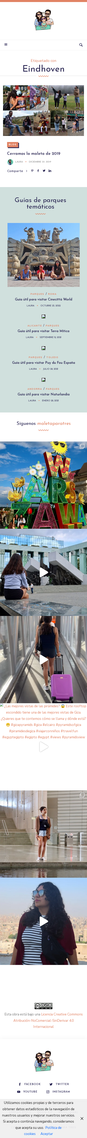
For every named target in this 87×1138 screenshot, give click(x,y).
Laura (19, 162)
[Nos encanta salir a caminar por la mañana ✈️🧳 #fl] (43, 659)
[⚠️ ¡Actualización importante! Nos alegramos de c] (43, 834)
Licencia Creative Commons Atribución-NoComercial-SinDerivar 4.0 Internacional (48, 1020)
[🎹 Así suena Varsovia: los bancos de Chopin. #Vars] (43, 572)
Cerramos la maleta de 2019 (33, 154)
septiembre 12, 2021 (50, 337)
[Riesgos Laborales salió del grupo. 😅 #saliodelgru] (43, 921)
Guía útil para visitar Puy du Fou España (43, 363)
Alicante (35, 325)
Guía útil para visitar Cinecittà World (43, 299)
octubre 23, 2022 (50, 306)
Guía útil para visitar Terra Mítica (43, 331)
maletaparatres (54, 423)
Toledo (52, 357)
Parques (37, 294)
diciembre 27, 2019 (40, 162)
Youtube (30, 1092)
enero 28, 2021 (50, 401)
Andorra (35, 389)
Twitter (62, 1084)
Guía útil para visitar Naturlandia (44, 394)
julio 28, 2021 (50, 369)
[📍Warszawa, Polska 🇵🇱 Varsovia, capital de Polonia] (43, 485)
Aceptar (46, 1134)
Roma (52, 294)
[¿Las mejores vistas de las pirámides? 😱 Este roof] (43, 746)
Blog (13, 144)
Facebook (32, 1084)
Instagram (61, 1092)
